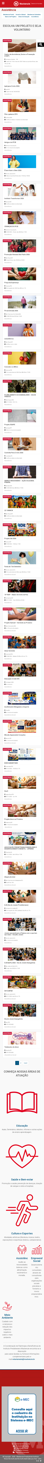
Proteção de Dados (22, 1446)
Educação (22, 1125)
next (25, 1063)
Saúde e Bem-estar (22, 1179)
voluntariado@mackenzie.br (23, 1359)
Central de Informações (22, 1444)
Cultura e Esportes (22, 1233)
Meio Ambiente (7, 1316)
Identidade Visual (22, 1448)
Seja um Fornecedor (22, 1452)
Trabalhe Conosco (22, 1450)
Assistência (23, 1258)
